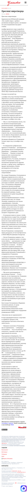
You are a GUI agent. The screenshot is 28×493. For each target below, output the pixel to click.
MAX (12, 425)
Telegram (4, 454)
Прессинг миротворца (13, 11)
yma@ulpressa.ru (21, 472)
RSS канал (4, 452)
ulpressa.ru (4, 443)
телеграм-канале (7, 423)
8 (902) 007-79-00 (16, 471)
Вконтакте (5, 450)
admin (7, 14)
